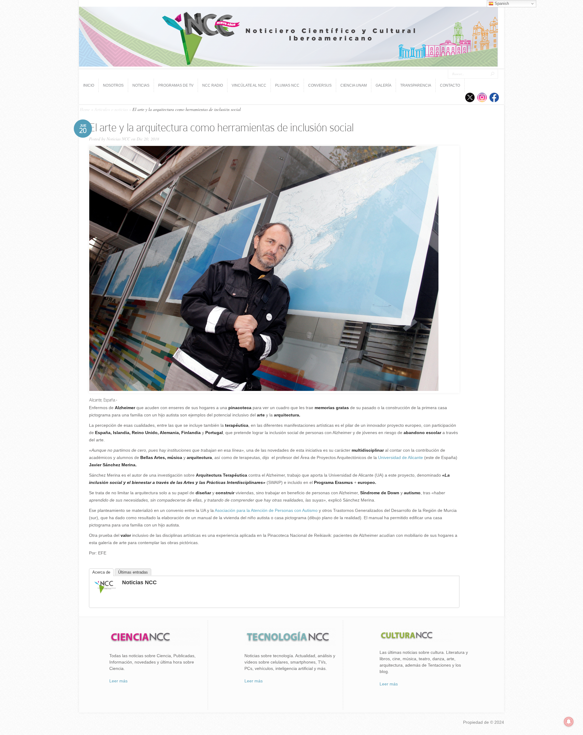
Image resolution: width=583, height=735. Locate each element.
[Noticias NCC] (105, 592)
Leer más (118, 680)
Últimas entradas (133, 572)
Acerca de (101, 572)
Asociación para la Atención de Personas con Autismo (266, 510)
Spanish (501, 3)
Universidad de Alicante (400, 457)
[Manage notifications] (569, 721)
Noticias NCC (118, 139)
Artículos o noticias (111, 109)
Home (85, 109)
